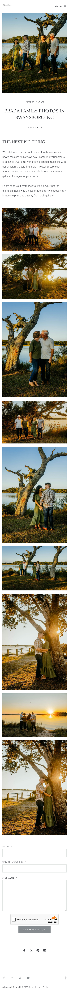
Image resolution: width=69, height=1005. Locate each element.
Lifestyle (34, 127)
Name (7, 846)
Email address (14, 862)
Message (9, 878)
